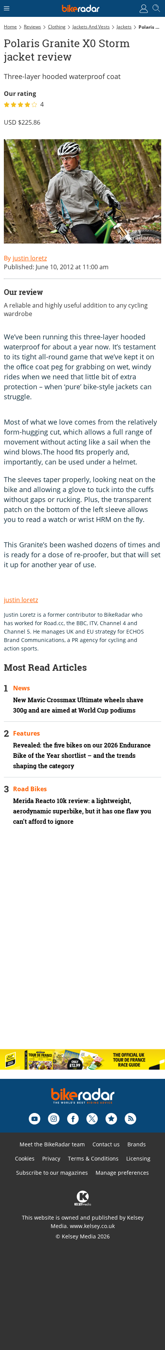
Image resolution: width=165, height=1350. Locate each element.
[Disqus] (82, 944)
